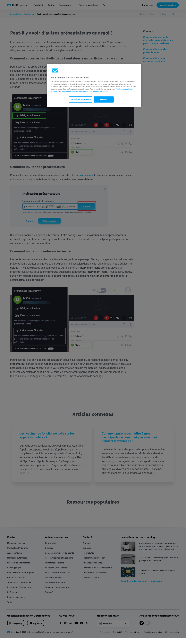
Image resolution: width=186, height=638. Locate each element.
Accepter (104, 99)
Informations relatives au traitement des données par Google (85, 91)
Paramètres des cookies (81, 99)
